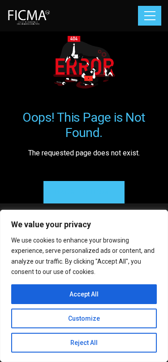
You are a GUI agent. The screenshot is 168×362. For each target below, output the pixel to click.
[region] (84, 286)
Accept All (84, 294)
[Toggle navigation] (149, 16)
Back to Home (84, 192)
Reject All (84, 342)
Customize (84, 318)
